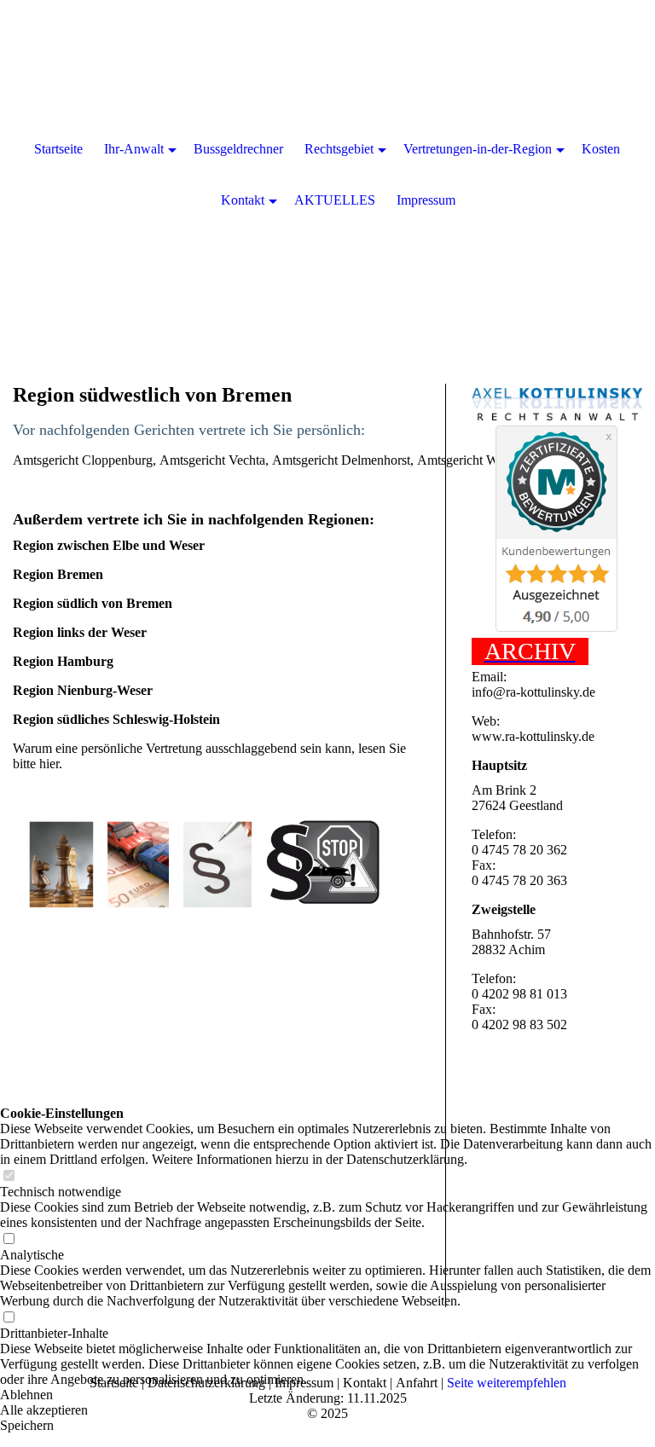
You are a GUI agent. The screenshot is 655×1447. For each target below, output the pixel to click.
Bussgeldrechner (238, 149)
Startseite (58, 149)
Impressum (426, 200)
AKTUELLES (334, 200)
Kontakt (242, 200)
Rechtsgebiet (339, 149)
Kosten (601, 149)
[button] (327, 1395)
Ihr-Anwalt (134, 149)
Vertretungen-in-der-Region (477, 149)
